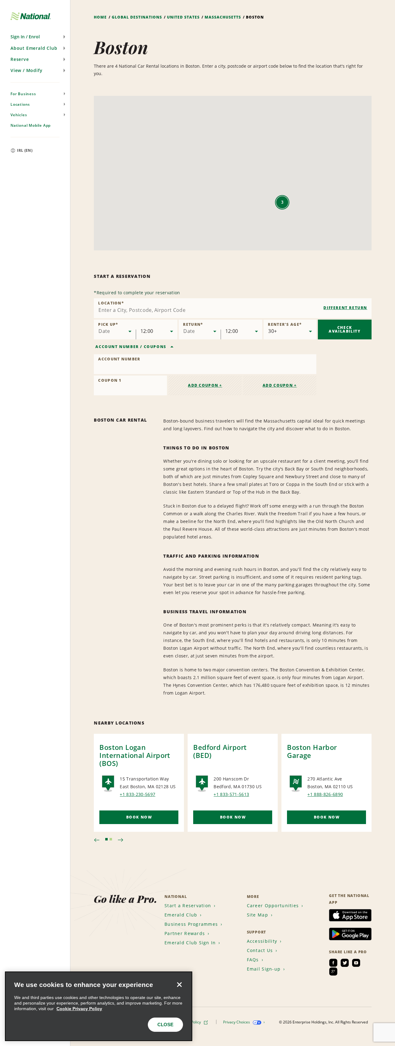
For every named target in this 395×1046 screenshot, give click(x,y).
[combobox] (233, 308)
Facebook (333, 963)
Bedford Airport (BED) (220, 751)
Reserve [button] (19, 59)
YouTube (356, 963)
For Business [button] (23, 93)
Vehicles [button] (18, 114)
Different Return (345, 307)
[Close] (179, 984)
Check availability (344, 329)
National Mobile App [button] (30, 125)
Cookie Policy (190, 1022)
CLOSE (165, 1024)
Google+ (333, 971)
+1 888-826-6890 (325, 794)
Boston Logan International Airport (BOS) (134, 755)
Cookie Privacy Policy (79, 1008)
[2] (111, 839)
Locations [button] (20, 104)
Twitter (344, 963)
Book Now (139, 817)
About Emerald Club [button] (33, 48)
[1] (106, 839)
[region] (98, 1006)
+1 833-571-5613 (231, 794)
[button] (35, 37)
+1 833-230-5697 (137, 794)
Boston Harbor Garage (312, 751)
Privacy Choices (237, 1022)
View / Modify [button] (26, 70)
